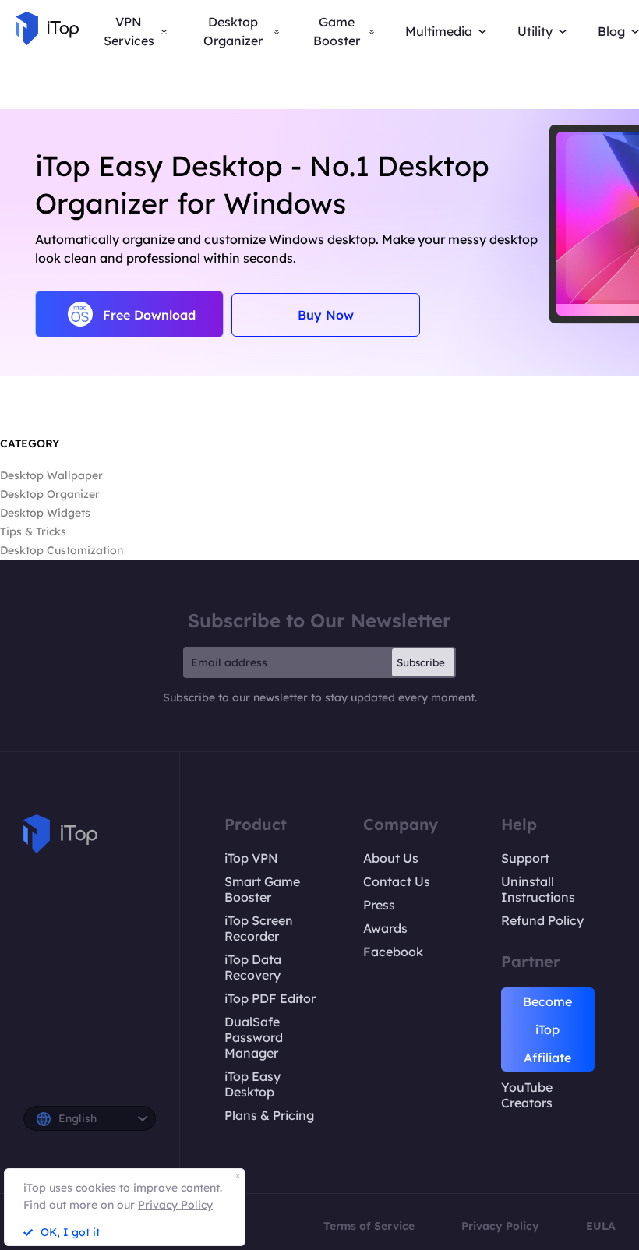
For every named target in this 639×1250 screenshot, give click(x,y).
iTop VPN (251, 858)
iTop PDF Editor (270, 998)
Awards (385, 928)
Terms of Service (369, 1226)
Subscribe (421, 662)
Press (379, 905)
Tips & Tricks (33, 531)
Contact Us (396, 881)
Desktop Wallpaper (51, 475)
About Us (390, 858)
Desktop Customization (61, 550)
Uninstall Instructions (538, 889)
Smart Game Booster (262, 889)
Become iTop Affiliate (547, 1029)
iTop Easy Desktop (252, 1084)
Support (525, 858)
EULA (601, 1226)
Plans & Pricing (269, 1115)
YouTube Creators (527, 1095)
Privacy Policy (500, 1226)
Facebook (393, 951)
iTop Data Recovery (252, 967)
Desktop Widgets (45, 513)
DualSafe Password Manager (253, 1037)
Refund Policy (542, 920)
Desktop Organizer (50, 494)
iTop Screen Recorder (258, 928)
